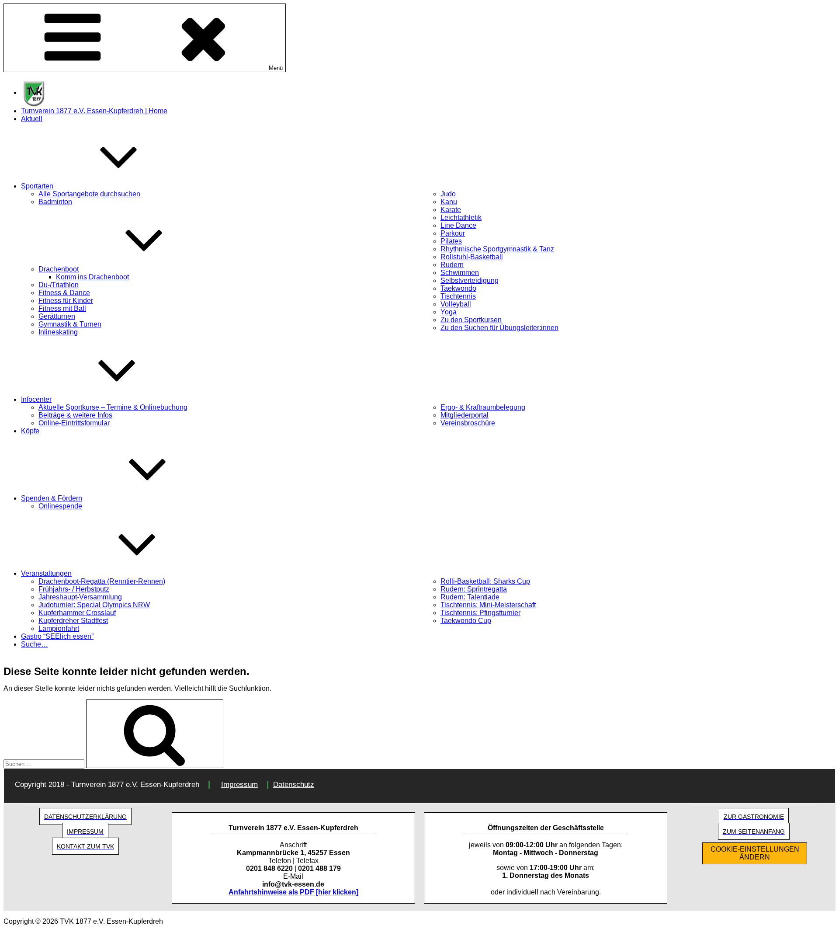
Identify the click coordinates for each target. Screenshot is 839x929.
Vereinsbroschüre (467, 423)
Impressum (239, 784)
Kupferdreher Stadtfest (73, 620)
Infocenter (36, 399)
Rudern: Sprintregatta (473, 589)
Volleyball (455, 304)
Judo (448, 194)
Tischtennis (458, 296)
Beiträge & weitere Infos (75, 415)
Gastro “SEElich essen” (57, 636)
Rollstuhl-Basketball (471, 257)
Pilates (451, 241)
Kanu (448, 201)
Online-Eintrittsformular (74, 423)
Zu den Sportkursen (471, 320)
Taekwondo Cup (465, 620)
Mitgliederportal (464, 415)
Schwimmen (459, 272)
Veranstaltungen (46, 573)
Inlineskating (58, 332)
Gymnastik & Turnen (69, 324)
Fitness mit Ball (62, 308)
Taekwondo (458, 288)
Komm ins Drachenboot (92, 277)
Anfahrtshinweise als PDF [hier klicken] (293, 892)
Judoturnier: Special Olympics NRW (94, 605)
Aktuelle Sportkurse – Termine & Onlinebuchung (112, 407)
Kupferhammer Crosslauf (77, 612)
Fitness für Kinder (65, 300)
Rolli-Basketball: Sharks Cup (485, 581)
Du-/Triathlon (58, 285)
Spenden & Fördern (51, 498)
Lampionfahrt (58, 628)
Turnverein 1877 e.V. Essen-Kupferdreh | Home (94, 111)
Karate (450, 209)
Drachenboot (58, 269)
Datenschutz (293, 784)
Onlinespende (60, 506)
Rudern (452, 264)
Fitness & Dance (64, 292)
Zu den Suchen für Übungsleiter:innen (499, 327)
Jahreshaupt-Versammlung (80, 597)
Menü (276, 68)
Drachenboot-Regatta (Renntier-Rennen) (101, 581)
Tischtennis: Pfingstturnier (480, 612)
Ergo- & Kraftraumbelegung (482, 407)
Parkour (452, 233)
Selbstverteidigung (469, 280)
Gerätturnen (56, 316)
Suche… (34, 644)
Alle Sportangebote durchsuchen (89, 194)
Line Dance (458, 225)
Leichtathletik (461, 217)
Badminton (55, 201)
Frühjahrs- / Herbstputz (73, 589)
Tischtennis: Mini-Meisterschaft (488, 605)
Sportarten (37, 186)
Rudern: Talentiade (469, 597)
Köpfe (30, 431)
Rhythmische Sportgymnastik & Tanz (497, 249)
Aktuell (31, 118)
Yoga (448, 312)
